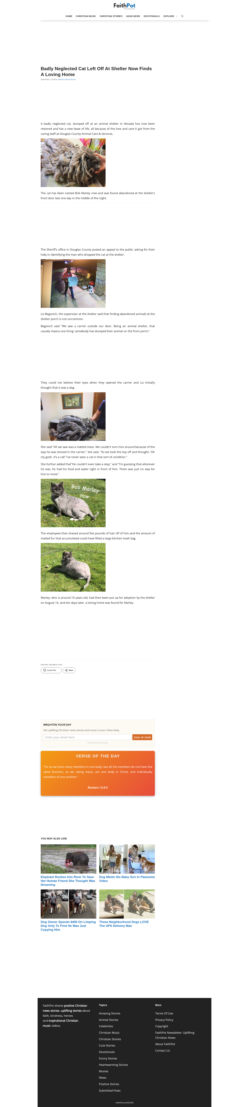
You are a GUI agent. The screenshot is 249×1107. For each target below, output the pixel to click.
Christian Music (86, 16)
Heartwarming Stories (113, 1065)
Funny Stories (108, 1058)
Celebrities (106, 1026)
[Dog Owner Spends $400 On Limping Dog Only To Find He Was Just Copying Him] (68, 916)
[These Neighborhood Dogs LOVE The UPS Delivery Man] (127, 916)
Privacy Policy (164, 1020)
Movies (103, 1071)
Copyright (161, 1026)
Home (69, 16)
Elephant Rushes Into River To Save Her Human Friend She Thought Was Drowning (68, 880)
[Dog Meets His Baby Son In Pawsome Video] (127, 871)
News (102, 1077)
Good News (133, 16)
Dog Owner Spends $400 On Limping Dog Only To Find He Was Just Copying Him (68, 925)
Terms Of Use (164, 1013)
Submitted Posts (109, 1090)
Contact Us (162, 1050)
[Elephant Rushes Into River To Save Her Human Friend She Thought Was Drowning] (68, 871)
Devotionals (152, 16)
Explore (169, 16)
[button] (182, 16)
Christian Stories (111, 16)
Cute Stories (107, 1045)
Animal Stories (70, 79)
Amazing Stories (109, 1013)
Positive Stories (109, 1084)
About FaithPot (165, 1044)
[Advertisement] (124, 39)
